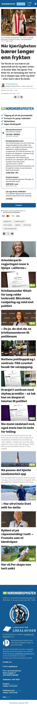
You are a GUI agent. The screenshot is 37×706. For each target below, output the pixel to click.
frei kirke (7, 225)
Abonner (21, 4)
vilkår (8, 697)
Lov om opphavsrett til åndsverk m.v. (22, 654)
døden (18, 225)
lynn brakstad (9, 229)
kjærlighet (19, 221)
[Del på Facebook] (15, 97)
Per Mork (18, 690)
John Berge (14, 684)
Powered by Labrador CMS (18, 703)
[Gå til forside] (8, 4)
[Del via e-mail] (21, 97)
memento (7, 221)
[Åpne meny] (35, 3)
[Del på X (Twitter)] (18, 97)
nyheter (27, 225)
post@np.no (12, 666)
